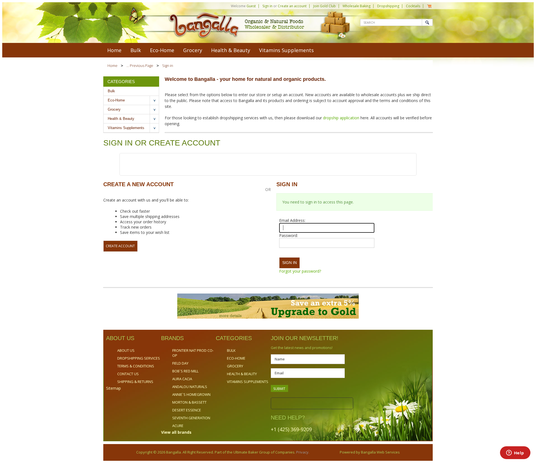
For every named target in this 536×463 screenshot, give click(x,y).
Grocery (192, 50)
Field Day (180, 363)
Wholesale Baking (356, 6)
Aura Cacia (182, 378)
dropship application (341, 117)
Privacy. (302, 452)
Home (112, 65)
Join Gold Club (324, 6)
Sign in (267, 6)
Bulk (135, 50)
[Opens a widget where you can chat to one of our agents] (515, 453)
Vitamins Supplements (286, 50)
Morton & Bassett (189, 402)
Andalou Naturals (189, 386)
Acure (177, 425)
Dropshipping (388, 6)
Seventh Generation (191, 417)
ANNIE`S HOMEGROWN (191, 394)
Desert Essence (186, 410)
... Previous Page (139, 65)
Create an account (292, 6)
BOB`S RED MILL (185, 371)
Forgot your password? (300, 271)
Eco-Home (162, 50)
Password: (288, 235)
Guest (251, 6)
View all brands (176, 432)
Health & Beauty (230, 50)
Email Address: (292, 220)
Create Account (120, 246)
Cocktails (413, 6)
